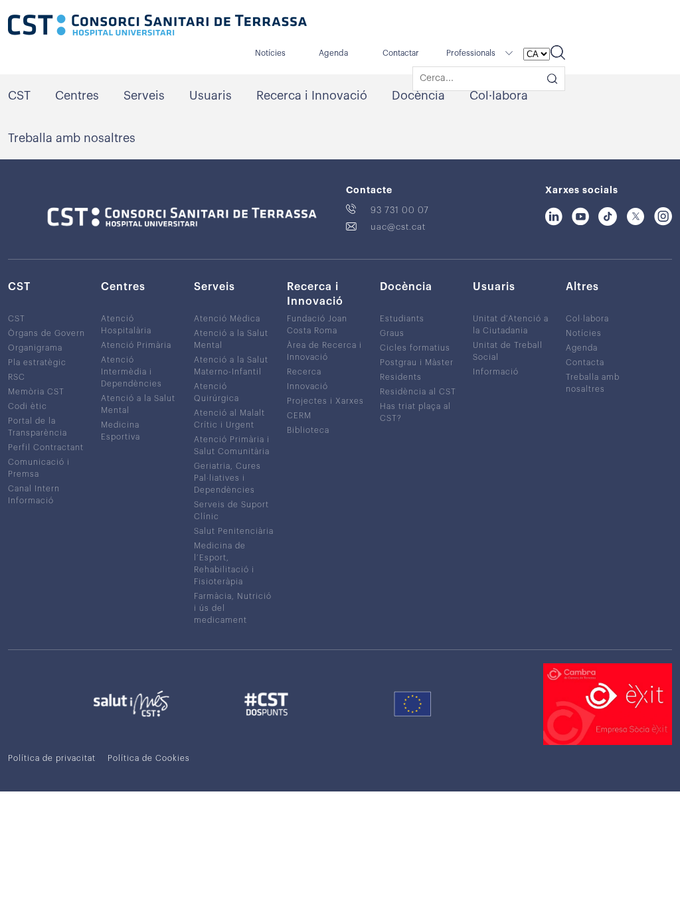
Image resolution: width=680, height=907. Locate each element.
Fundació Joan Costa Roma (317, 325)
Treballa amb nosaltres (71, 138)
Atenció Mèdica (227, 319)
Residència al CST (418, 392)
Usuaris (210, 96)
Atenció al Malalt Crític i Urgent (229, 419)
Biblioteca (308, 430)
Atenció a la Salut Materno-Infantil (231, 366)
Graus (392, 333)
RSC (16, 377)
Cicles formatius (415, 348)
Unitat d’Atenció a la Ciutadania (511, 325)
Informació (496, 372)
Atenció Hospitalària (126, 325)
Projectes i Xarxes (325, 401)
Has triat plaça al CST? (415, 412)
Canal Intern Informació (34, 495)
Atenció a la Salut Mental (138, 404)
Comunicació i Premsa (39, 468)
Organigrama (35, 348)
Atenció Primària (136, 345)
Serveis (144, 96)
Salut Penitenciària (234, 531)
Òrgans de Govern (46, 333)
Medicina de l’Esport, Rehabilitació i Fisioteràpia (224, 564)
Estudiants (402, 319)
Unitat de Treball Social (508, 351)
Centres (77, 96)
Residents (401, 377)
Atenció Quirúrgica (216, 392)
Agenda (333, 53)
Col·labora (498, 96)
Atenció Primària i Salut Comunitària (232, 445)
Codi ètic (27, 406)
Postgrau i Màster (417, 363)
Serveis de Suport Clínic (231, 511)
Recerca (304, 372)
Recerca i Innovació (311, 96)
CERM (299, 416)
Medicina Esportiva (120, 431)
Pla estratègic (37, 363)
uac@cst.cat (398, 226)
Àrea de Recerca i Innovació (324, 351)
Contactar (400, 53)
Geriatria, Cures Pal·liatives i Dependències (227, 478)
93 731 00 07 (400, 210)
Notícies (270, 53)
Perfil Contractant (46, 448)
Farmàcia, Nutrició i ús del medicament (233, 608)
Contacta (585, 363)
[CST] (157, 27)
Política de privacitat (52, 758)
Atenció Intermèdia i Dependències (131, 372)
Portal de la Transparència (37, 427)
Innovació (307, 386)
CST (19, 96)
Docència (418, 96)
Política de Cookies (149, 758)
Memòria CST (36, 392)
